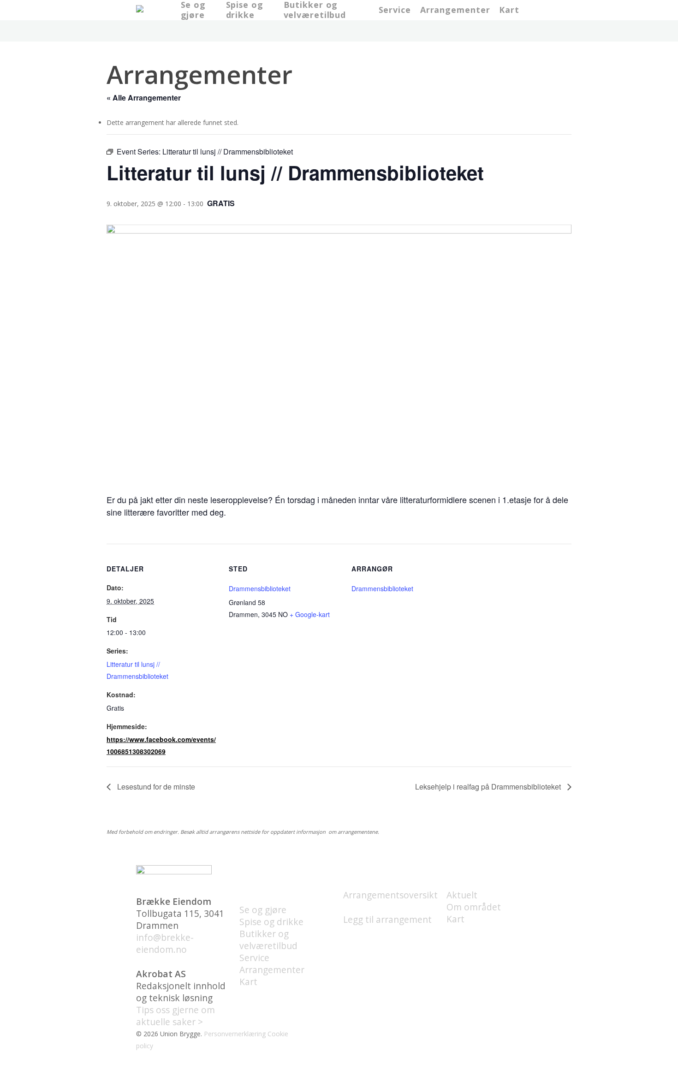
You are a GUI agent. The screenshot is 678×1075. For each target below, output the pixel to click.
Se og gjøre (262, 909)
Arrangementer (271, 969)
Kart (248, 981)
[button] (339, 1069)
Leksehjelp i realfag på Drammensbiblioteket (489, 786)
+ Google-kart (310, 614)
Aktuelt (461, 895)
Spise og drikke (271, 921)
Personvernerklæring (235, 1033)
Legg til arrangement (387, 919)
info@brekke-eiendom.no (165, 943)
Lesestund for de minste (155, 786)
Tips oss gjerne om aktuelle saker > (175, 1016)
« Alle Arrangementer (144, 97)
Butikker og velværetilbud (268, 939)
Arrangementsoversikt (390, 895)
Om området (473, 907)
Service (254, 957)
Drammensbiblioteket (260, 588)
